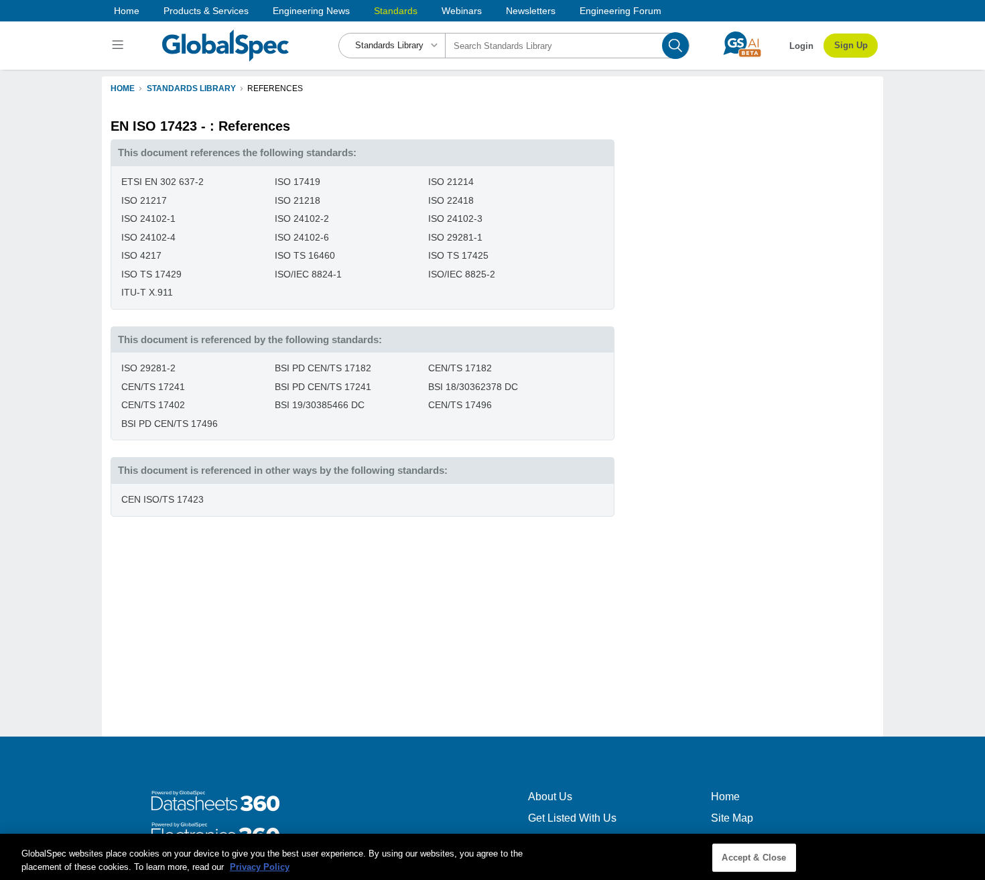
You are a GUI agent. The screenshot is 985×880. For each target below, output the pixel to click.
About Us (550, 796)
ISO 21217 (144, 200)
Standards (395, 10)
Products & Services (206, 10)
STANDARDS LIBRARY (191, 88)
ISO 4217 (141, 255)
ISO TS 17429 (151, 274)
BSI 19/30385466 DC (320, 404)
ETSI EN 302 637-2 (162, 181)
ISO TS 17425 (458, 255)
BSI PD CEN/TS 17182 (323, 368)
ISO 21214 (451, 181)
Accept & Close (754, 858)
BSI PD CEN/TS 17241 (323, 386)
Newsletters (530, 10)
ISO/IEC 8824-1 (308, 274)
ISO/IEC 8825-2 (461, 274)
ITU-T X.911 (147, 292)
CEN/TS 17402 (153, 404)
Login (801, 46)
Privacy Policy (259, 866)
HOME (123, 88)
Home (126, 10)
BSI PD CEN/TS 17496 (169, 423)
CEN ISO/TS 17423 (162, 499)
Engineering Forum (620, 10)
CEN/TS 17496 (460, 404)
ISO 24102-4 (148, 237)
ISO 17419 (297, 181)
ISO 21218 (297, 200)
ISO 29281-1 (455, 237)
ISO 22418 (451, 200)
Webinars (462, 10)
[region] (492, 857)
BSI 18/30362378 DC (473, 386)
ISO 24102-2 (302, 218)
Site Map (732, 818)
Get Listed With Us (572, 818)
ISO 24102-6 (302, 237)
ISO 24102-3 (455, 218)
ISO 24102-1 (148, 218)
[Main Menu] (120, 46)
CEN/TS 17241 (153, 386)
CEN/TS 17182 (460, 368)
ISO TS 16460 (305, 255)
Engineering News (311, 10)
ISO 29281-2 (148, 368)
